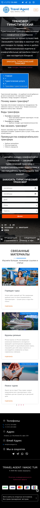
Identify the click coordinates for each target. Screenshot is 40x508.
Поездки (15, 67)
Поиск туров (11, 386)
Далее (20, 216)
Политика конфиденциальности (20, 477)
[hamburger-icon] (36, 9)
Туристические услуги (15, 81)
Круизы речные (13, 335)
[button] (4, 225)
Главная (8, 76)
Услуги (29, 67)
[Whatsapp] (30, 2)
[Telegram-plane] (22, 2)
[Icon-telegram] (26, 2)
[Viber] (33, 2)
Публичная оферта (20, 479)
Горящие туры (12, 291)
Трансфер (22, 67)
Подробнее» (9, 306)
